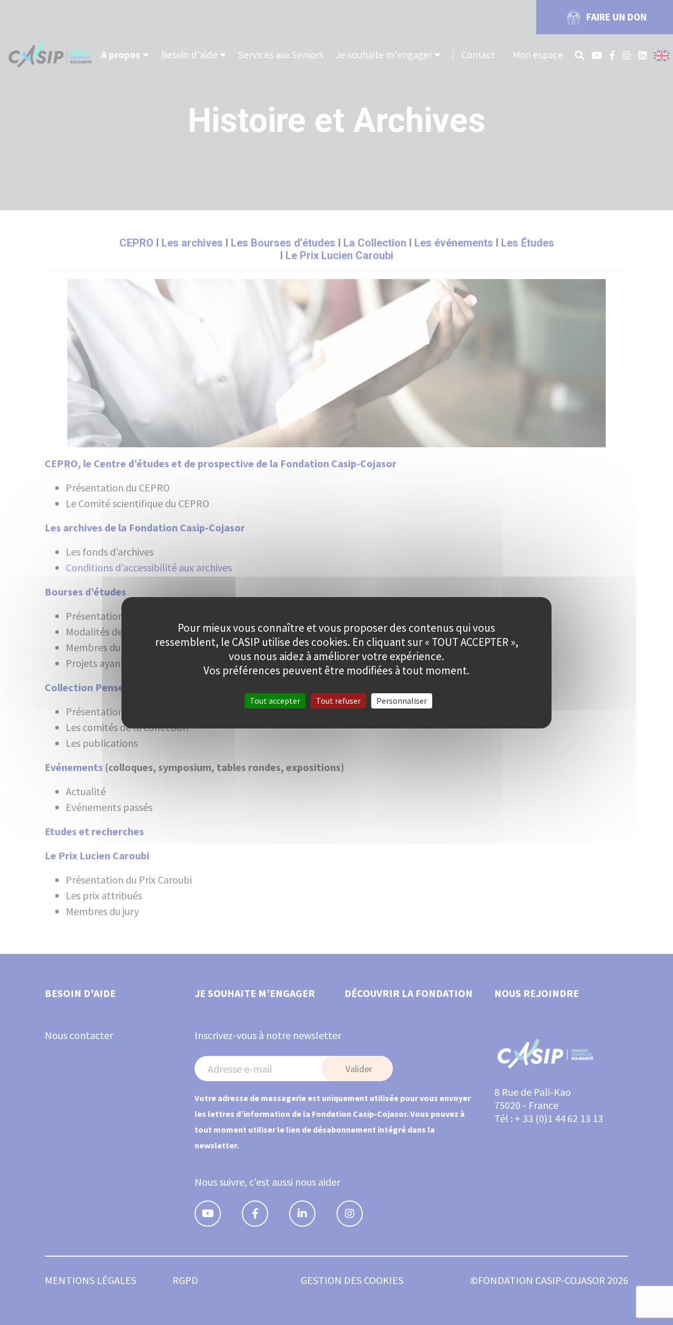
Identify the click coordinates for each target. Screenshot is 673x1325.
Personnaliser (401, 700)
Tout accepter (275, 700)
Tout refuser (338, 700)
